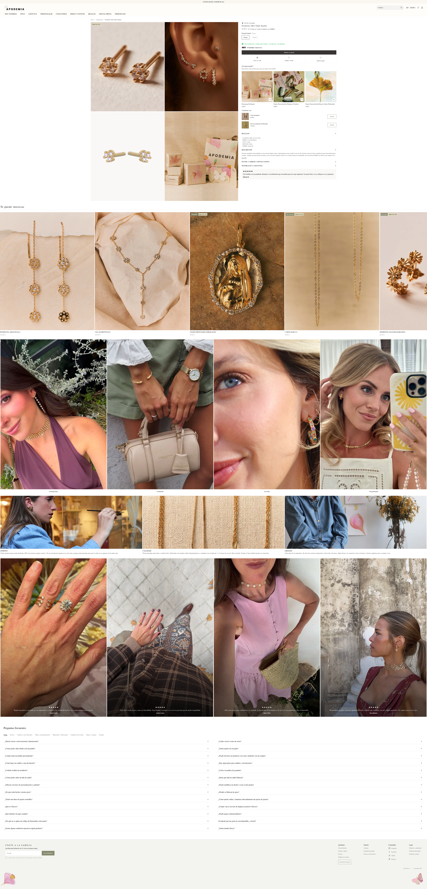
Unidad (254, 37)
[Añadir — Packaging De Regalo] (270, 99)
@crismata (267, 491)
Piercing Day (120, 14)
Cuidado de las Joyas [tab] (77, 735)
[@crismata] (267, 414)
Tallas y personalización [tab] (42, 735)
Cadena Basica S (291, 332)
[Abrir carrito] (422, 7)
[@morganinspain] (373, 414)
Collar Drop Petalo (102, 332)
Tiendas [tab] (101, 735)
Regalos (92, 14)
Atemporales (99, 19)
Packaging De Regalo (248, 104)
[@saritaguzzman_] (53, 414)
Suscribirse (48, 853)
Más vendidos (11, 14)
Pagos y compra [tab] (91, 735)
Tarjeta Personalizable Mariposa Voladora (286, 104)
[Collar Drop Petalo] (142, 271)
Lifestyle (32, 14)
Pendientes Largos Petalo (10, 332)
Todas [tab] (5, 735)
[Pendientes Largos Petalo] (47, 271)
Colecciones (61, 14)
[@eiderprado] (160, 414)
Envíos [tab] (12, 735)
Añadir (332, 116)
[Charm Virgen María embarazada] (237, 271)
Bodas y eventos (77, 14)
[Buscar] (401, 7)
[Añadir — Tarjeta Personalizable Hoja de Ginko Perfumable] (333, 99)
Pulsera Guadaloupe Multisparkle (259, 124)
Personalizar (46, 14)
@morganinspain (373, 491)
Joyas (22, 14)
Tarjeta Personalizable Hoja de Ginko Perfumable (320, 104)
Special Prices (105, 14)
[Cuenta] (418, 7)
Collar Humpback (255, 115)
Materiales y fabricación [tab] (60, 735)
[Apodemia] (14, 7)
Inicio (92, 19)
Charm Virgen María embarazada (203, 332)
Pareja (245, 37)
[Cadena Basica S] (332, 271)
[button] (127, 66)
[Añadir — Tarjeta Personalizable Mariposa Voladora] (302, 99)
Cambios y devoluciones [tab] (24, 735)
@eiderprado (160, 491)
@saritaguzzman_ (53, 491)
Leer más (244, 158)
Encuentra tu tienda (345, 862)
